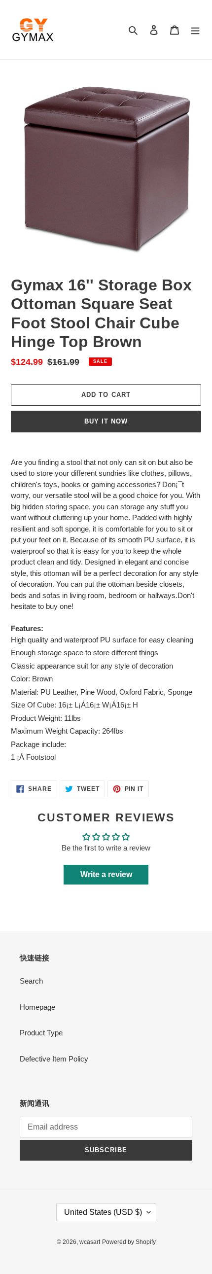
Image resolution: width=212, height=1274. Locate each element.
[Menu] (195, 29)
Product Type (41, 1032)
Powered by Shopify (129, 1242)
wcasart (89, 1242)
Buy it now (106, 421)
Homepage (37, 1007)
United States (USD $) (103, 1212)
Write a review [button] (106, 874)
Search (31, 981)
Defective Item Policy (54, 1059)
